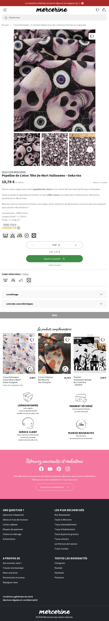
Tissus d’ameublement (65, 524)
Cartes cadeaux (10, 524)
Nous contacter (10, 572)
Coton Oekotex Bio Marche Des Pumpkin (45, 380)
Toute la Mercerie (63, 519)
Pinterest (59, 577)
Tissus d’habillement (64, 529)
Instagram (59, 563)
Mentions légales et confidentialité (20, 600)
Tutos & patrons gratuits (66, 534)
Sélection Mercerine (14, 172)
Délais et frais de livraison (15, 519)
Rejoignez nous (10, 582)
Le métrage (12, 294)
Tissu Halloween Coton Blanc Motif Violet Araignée (12, 380)
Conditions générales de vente (18, 596)
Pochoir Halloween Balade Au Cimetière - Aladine (82, 381)
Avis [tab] (54, 315)
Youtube (58, 567)
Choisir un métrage (12, 534)
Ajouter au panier (52, 258)
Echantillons (9, 539)
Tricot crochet (61, 548)
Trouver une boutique (13, 567)
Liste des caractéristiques (19, 303)
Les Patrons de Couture (65, 543)
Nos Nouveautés (62, 514)
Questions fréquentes (13, 514)
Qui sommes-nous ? (12, 563)
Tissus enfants (61, 539)
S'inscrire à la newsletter (52, 487)
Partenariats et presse (14, 577)
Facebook (59, 572)
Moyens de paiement (13, 529)
